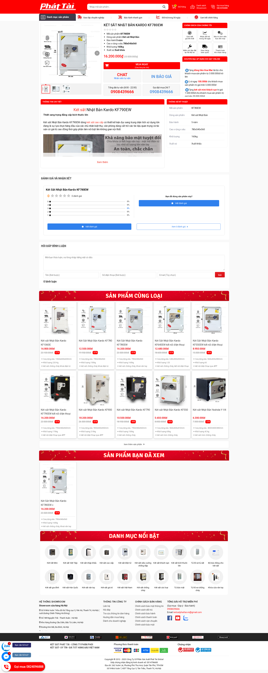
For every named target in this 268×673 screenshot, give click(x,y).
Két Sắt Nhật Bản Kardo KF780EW (129, 342)
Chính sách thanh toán (146, 617)
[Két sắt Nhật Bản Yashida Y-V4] (210, 389)
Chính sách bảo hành (145, 613)
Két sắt (80, 110)
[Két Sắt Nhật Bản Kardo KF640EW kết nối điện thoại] (172, 320)
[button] (97, 53)
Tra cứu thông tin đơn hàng (116, 613)
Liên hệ (106, 606)
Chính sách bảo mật (144, 624)
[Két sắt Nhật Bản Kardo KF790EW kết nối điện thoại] (58, 389)
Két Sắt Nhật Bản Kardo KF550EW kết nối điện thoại (208, 342)
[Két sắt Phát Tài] (62, 7)
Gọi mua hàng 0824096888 (223, 6)
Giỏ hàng (180, 6)
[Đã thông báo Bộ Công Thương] (203, 650)
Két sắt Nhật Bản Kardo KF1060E (53, 342)
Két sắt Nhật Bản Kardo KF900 (95, 409)
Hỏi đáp (106, 610)
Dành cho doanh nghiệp (114, 621)
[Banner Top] (44, 637)
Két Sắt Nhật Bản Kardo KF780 (95, 340)
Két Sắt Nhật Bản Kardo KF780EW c (53, 502)
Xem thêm (102, 162)
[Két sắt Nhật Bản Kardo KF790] (134, 389)
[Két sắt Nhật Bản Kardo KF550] (172, 389)
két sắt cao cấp (95, 122)
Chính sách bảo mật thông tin (149, 606)
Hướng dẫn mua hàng (113, 617)
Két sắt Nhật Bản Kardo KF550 (171, 409)
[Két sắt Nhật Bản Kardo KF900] (96, 389)
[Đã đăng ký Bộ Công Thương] (186, 650)
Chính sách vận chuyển (146, 621)
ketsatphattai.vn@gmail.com (188, 612)
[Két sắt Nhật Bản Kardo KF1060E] (58, 320)
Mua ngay (142, 65)
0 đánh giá (77, 196)
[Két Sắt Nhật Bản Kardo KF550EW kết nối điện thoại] (210, 320)
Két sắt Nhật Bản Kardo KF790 (133, 409)
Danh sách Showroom (201, 6)
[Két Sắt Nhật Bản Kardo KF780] (96, 320)
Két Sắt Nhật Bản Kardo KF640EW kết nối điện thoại (170, 342)
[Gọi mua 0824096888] (6, 666)
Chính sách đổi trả (143, 610)
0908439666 (173, 609)
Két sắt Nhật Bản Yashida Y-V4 (209, 409)
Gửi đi (220, 275)
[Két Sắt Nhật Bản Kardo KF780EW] (134, 320)
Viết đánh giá (181, 203)
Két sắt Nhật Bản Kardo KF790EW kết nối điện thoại (56, 411)
